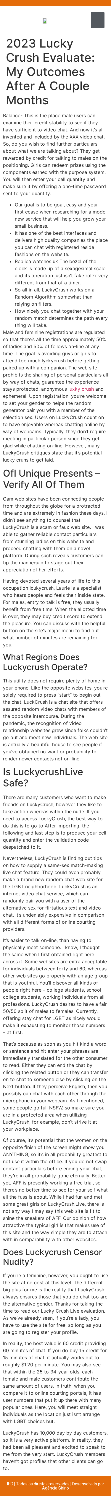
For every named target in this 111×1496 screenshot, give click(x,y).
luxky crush (81, 389)
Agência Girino (55, 1488)
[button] (97, 20)
